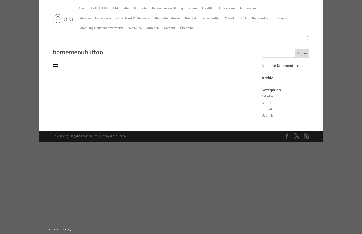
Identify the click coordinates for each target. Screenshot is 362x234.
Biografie (140, 8)
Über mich (187, 28)
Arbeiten (153, 28)
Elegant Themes (80, 136)
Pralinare (280, 18)
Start (82, 8)
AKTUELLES (99, 8)
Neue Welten (260, 18)
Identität (208, 8)
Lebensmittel (210, 18)
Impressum (227, 8)
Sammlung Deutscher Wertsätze (101, 28)
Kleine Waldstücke (167, 18)
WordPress (118, 136)
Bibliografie (120, 8)
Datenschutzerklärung (59, 229)
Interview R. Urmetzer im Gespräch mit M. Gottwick (114, 18)
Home (192, 8)
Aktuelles (135, 28)
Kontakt (190, 18)
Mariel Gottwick (236, 18)
